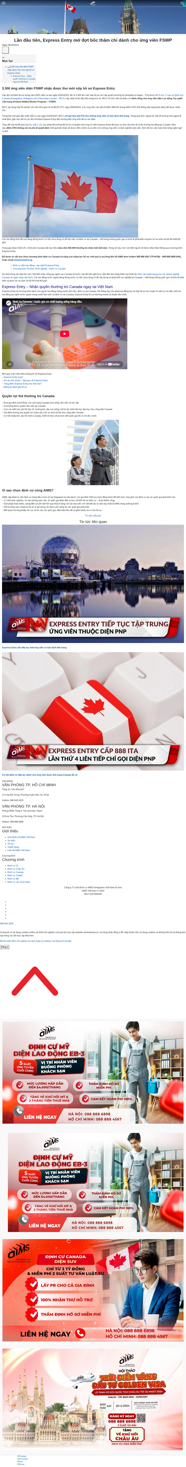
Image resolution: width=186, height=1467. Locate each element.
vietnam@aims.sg (23, 260)
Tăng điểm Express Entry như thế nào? (23, 384)
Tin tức (10, 844)
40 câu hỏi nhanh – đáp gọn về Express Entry (26, 380)
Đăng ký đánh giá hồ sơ (15, 387)
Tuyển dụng (13, 847)
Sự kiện (11, 840)
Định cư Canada (15, 872)
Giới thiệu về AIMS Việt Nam (21, 837)
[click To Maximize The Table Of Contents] (5, 50)
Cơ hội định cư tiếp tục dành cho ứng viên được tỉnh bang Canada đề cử (40, 775)
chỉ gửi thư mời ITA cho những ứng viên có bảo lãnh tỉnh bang (97, 116)
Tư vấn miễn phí (93, 516)
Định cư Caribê (14, 875)
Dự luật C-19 (35, 125)
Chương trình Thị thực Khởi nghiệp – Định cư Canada (39, 269)
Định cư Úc (13, 865)
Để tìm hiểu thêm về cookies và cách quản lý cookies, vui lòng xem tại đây (35, 941)
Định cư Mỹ (13, 879)
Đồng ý (4, 947)
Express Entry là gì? (13, 377)
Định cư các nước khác (18, 882)
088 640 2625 (6, 923)
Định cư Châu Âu (15, 869)
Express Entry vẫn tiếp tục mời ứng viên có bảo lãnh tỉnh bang (34, 647)
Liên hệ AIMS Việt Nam (18, 850)
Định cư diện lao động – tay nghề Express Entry (36, 265)
